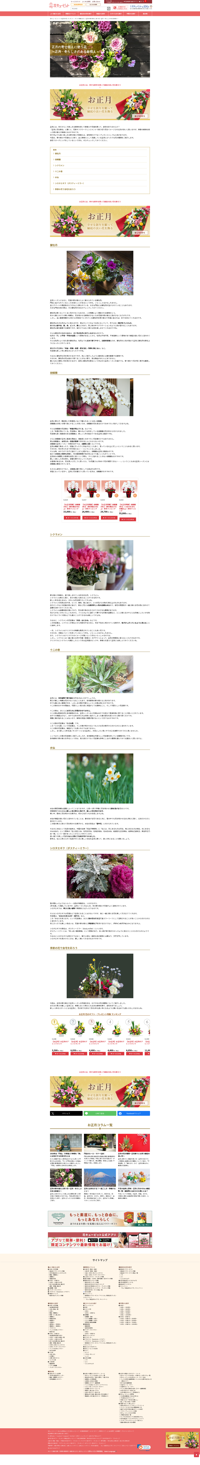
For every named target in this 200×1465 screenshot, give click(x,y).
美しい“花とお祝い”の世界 (127, 1402)
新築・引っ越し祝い (55, 1315)
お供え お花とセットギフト (57, 1345)
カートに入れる (72, 518)
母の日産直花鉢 (81, 1438)
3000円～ (125, 1307)
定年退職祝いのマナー (56, 1379)
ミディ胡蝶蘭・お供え (91, 1320)
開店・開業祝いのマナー (56, 1377)
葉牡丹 (58, 153)
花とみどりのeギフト (91, 1347)
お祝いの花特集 (53, 1269)
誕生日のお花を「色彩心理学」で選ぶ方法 (97, 1377)
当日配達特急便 (78, 4)
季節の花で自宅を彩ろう (65, 189)
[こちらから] (100, 104)
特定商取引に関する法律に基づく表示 (57, 1433)
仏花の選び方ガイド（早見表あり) (130, 1392)
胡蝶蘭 (58, 159)
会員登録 (128, 2)
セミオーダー (88, 1337)
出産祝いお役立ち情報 (91, 1381)
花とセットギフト (90, 1335)
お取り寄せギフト (55, 1358)
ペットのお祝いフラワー (56, 1330)
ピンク (87, 1352)
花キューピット (52, 1431)
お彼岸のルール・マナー (127, 1386)
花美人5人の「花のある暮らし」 (129, 1400)
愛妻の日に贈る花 (52, 1443)
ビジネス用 (53, 1360)
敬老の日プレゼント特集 (56, 1295)
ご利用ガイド (101, 1431)
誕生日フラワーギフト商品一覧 (129, 1273)
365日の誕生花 (94, 1445)
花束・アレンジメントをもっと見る (66, 1062)
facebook (59, 1436)
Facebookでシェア (134, 1113)
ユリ (121, 1277)
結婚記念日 (53, 1278)
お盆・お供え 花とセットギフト (94, 1273)
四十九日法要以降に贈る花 (57, 1284)
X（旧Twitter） (52, 1436)
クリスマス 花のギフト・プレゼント (90, 1440)
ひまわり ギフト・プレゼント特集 (94, 1277)
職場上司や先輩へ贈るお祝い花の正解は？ (97, 1394)
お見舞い (52, 1356)
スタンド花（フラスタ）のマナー (94, 1386)
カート (142, 2)
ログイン (135, 2)
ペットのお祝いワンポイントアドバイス (96, 1385)
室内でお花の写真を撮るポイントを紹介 (131, 1409)
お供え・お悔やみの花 (56, 1282)
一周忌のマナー (124, 1381)
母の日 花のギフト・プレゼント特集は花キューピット (62, 1438)
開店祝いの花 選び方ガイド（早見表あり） (97, 1396)
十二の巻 (58, 171)
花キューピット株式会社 (95, 1451)
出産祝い (52, 1322)
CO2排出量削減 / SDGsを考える (129, 1396)
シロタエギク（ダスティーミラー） (70, 183)
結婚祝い (52, 1320)
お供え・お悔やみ (54, 1280)
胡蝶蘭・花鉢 (53, 1288)
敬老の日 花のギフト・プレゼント (70, 1440)
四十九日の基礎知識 (126, 1383)
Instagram (65, 1436)
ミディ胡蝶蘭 (53, 1365)
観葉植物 (52, 1363)
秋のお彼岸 (88, 1292)
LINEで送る (100, 1113)
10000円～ (126, 1315)
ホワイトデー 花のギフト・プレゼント (95, 1443)
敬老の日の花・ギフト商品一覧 (93, 1290)
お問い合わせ (96, 2)
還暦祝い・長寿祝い (55, 1326)
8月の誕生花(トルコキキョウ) (58, 1273)
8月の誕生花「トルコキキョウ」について (132, 1418)
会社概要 (117, 1431)
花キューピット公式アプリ (129, 1445)
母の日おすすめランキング (94, 1438)
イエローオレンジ (90, 1354)
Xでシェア (66, 1113)
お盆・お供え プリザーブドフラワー (95, 1275)
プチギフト (53, 1328)
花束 (86, 1307)
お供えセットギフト (84, 1445)
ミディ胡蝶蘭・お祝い (91, 1318)
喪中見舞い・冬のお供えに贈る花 (109, 1440)
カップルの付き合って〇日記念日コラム (131, 1417)
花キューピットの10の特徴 (128, 1413)
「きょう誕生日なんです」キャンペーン (96, 1299)
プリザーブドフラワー (55, 1290)
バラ (121, 1275)
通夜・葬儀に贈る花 (55, 1286)
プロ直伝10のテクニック (127, 1398)
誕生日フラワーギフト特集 (57, 1271)
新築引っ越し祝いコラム (92, 1390)
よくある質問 (86, 2)
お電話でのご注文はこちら (122, 8)
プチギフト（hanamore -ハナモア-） (59, 1292)
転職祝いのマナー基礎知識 (92, 1383)
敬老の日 (52, 1332)
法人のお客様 (93, 4)
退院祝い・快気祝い (55, 1324)
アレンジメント (89, 1305)
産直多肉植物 (88, 1328)
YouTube (72, 1436)
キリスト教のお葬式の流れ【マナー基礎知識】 (133, 1388)
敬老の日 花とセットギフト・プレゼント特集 (97, 1288)
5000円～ (125, 1311)
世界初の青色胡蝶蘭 (90, 1322)
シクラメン (59, 165)
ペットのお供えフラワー (56, 1348)
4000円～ (125, 1309)
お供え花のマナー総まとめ (127, 1390)
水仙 (57, 177)
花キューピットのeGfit (91, 1348)
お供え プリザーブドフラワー (58, 1347)
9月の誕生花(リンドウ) (126, 1282)
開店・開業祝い (54, 1275)
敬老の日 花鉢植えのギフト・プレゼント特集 (97, 1286)
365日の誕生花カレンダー (57, 1375)
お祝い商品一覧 (54, 1309)
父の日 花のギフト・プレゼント (110, 1438)
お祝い (51, 1311)
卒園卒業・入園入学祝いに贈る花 (56, 1445)
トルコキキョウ (124, 1278)
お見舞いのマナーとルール (92, 1388)
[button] (144, 1447)
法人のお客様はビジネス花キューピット (68, 1431)
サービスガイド (75, 2)
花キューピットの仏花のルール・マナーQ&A (133, 1377)
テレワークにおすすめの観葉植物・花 (131, 1407)
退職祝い (52, 1277)
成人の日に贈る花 (124, 1440)
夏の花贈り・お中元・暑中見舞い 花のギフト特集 (99, 1278)
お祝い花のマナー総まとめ (92, 1392)
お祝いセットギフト (72, 1445)
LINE (77, 1436)
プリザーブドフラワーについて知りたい (131, 1420)
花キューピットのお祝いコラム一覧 (95, 1375)
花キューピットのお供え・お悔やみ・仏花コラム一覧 (135, 1375)
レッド (87, 1356)
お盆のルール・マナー (126, 1385)
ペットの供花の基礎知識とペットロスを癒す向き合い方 (136, 1379)
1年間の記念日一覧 (125, 1415)
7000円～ (125, 1313)
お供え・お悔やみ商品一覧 (57, 1337)
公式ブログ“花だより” (94, 1436)
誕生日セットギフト (125, 1284)
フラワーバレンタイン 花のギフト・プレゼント (71, 1443)
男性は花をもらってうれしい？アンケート (132, 1405)
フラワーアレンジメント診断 (128, 1411)
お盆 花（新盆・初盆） (91, 1271)
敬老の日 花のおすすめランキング (94, 1284)
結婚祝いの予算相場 (90, 1379)
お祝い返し (53, 1354)
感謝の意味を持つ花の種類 (127, 1422)
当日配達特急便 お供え (56, 1335)
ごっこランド (83, 1436)
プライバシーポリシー (127, 1431)
